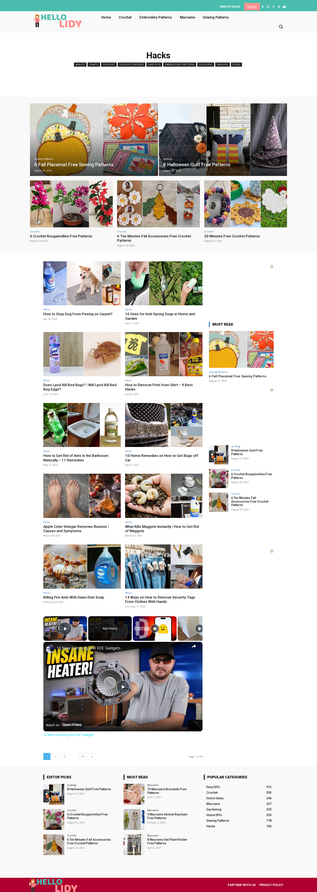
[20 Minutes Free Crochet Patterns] (245, 203)
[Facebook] (262, 7)
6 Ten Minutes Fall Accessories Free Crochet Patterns (249, 501)
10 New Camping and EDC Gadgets (89, 648)
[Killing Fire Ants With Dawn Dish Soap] (82, 566)
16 (82, 756)
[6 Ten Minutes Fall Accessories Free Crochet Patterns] (158, 203)
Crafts (93, 64)
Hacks (46, 309)
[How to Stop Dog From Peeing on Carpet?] (82, 283)
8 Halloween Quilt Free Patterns (89, 789)
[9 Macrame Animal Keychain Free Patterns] (134, 819)
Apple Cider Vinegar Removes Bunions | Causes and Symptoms (76, 528)
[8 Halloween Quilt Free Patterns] (223, 139)
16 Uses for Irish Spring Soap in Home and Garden (160, 316)
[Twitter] (279, 7)
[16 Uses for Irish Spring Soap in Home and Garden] (163, 283)
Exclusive (205, 64)
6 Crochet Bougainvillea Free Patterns (61, 236)
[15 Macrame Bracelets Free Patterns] (134, 794)
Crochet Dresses (131, 64)
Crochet (109, 64)
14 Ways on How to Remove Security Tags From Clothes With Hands (160, 599)
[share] (194, 646)
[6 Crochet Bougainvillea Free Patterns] (71, 203)
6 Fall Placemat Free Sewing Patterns (237, 376)
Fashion (222, 64)
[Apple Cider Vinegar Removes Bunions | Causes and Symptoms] (82, 496)
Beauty (80, 64)
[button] (281, 26)
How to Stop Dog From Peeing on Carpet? (78, 314)
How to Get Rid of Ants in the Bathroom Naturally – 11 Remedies (75, 457)
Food (236, 64)
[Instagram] (268, 7)
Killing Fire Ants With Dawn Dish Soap (73, 597)
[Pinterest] (273, 7)
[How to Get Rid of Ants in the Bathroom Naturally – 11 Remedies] (82, 425)
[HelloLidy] (57, 20)
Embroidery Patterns (180, 64)
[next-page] (92, 756)
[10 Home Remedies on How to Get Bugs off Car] (163, 425)
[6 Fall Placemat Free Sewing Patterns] (94, 139)
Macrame (152, 785)
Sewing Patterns (43, 159)
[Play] (155, 628)
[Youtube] (284, 7)
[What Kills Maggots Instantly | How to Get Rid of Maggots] (163, 496)
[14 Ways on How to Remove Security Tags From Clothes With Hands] (163, 566)
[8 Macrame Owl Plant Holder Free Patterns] (134, 844)
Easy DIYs (154, 64)
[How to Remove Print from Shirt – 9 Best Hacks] (163, 354)
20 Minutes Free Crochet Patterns (232, 236)
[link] (50, 648)
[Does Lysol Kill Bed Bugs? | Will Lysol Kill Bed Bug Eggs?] (82, 354)
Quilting (167, 159)
